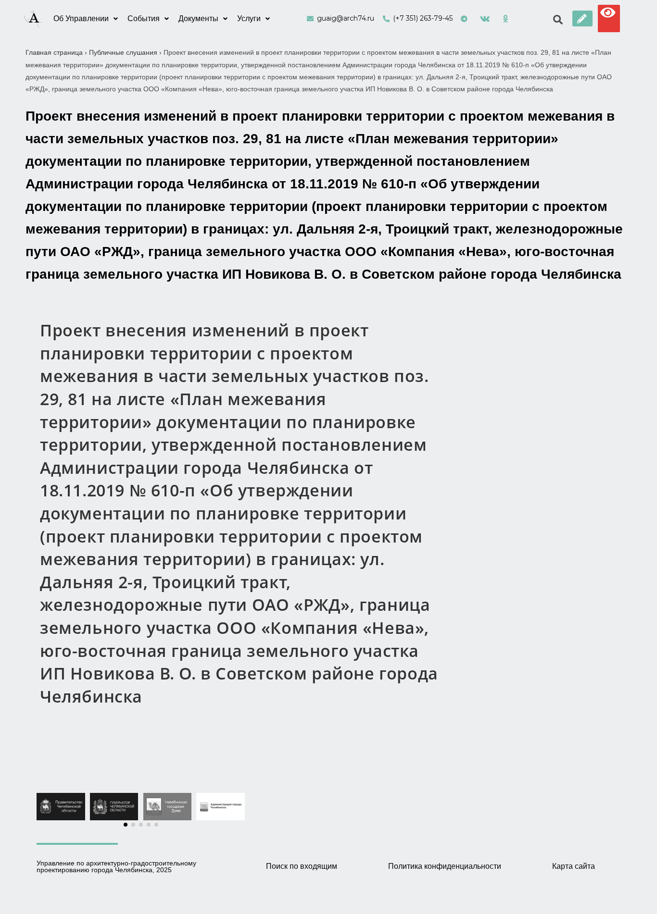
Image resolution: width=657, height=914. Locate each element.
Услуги (249, 18)
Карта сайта (573, 866)
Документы (198, 18)
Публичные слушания (123, 52)
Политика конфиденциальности (444, 866)
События (143, 18)
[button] (582, 18)
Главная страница (54, 52)
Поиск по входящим (301, 866)
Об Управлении (81, 18)
